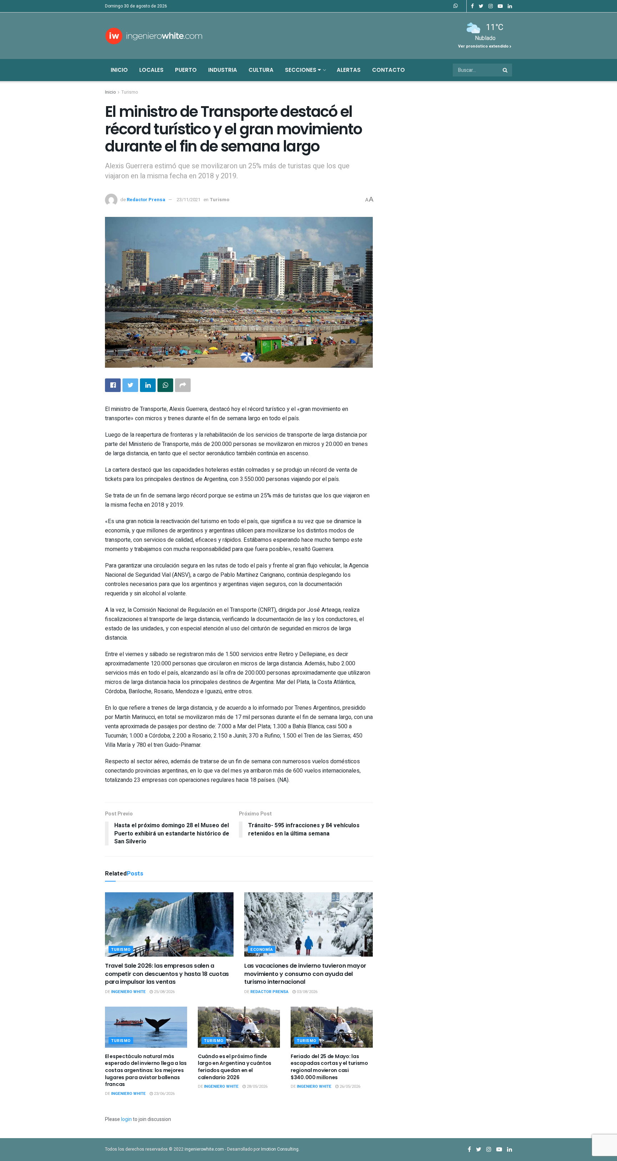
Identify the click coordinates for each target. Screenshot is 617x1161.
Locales (151, 70)
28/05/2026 (256, 1086)
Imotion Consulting (280, 1149)
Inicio (119, 70)
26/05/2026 (349, 1086)
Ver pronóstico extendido (484, 46)
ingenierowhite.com (204, 1149)
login (126, 1119)
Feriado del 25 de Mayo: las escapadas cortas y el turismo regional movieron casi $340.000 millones (329, 1067)
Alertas (349, 70)
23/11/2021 (188, 199)
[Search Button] (505, 70)
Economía (261, 950)
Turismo (129, 92)
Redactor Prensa (146, 199)
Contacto (388, 70)
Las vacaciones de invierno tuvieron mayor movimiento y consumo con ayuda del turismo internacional (305, 974)
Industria (222, 70)
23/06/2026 (164, 1094)
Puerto (186, 70)
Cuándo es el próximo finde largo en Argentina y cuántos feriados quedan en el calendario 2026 (234, 1067)
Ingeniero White (128, 992)
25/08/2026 (164, 992)
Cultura (261, 70)
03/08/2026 (306, 992)
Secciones (301, 70)
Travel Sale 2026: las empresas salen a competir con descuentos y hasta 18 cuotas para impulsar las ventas (167, 974)
